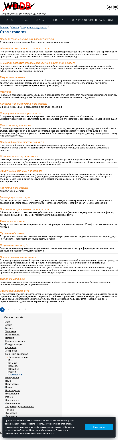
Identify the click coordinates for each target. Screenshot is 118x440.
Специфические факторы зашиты (20, 113)
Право (8, 387)
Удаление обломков (12, 233)
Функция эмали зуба (12, 278)
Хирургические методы (14, 187)
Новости (57, 20)
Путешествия (12, 393)
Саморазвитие (12, 403)
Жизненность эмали (12, 221)
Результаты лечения (12, 77)
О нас (25, 20)
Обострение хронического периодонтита (24, 48)
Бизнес (9, 328)
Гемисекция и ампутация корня (19, 156)
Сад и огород (12, 400)
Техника (9, 410)
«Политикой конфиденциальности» (36, 433)
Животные (10, 331)
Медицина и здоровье (34, 27)
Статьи (40, 20)
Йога (10, 360)
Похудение (14, 369)
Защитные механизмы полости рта (21, 170)
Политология (12, 384)
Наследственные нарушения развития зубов (27, 38)
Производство (12, 390)
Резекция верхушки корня (15, 125)
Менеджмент (12, 377)
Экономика (11, 416)
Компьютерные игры (15, 341)
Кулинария (10, 347)
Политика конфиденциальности (92, 20)
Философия (11, 413)
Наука (8, 381)
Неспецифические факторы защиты (22, 142)
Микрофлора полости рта (15, 197)
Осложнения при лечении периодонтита (24, 209)
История (9, 338)
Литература (11, 351)
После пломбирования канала (18, 257)
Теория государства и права (19, 406)
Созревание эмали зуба (14, 245)
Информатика (12, 334)
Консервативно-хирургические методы (23, 103)
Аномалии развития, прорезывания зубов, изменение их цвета (37, 62)
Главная (9, 20)
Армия (8, 325)
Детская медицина (18, 357)
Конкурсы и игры (13, 344)
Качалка (12, 363)
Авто (7, 322)
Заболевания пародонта (14, 290)
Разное (12, 372)
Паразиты (13, 366)
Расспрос (5, 91)
